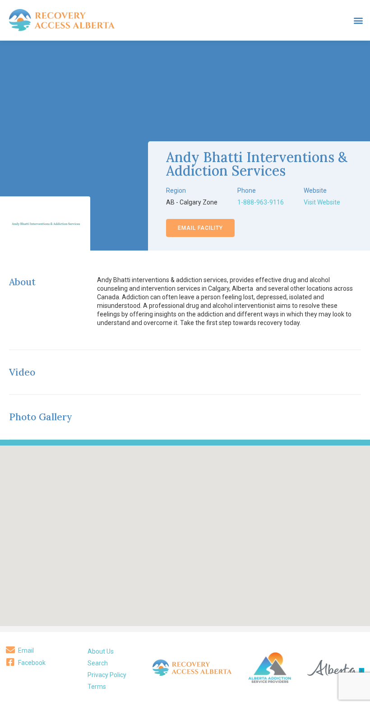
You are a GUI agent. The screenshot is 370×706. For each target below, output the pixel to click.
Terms (97, 686)
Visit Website (322, 202)
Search (98, 663)
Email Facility (200, 228)
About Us (101, 651)
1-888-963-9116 (260, 202)
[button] (358, 20)
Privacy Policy (107, 674)
